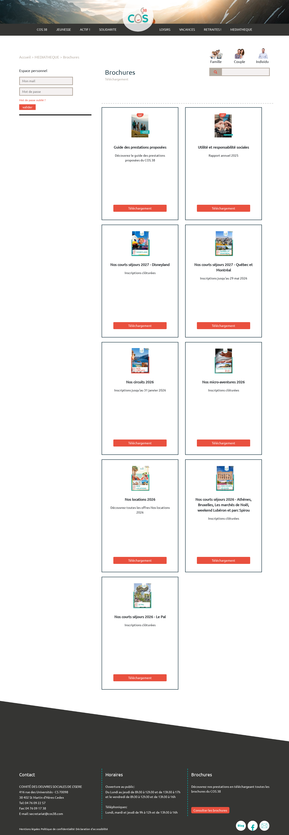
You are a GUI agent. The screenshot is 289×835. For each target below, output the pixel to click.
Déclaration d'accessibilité (92, 829)
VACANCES (187, 29)
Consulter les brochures (210, 810)
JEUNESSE (63, 29)
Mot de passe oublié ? (32, 100)
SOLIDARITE (108, 29)
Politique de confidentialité (58, 829)
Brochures (71, 57)
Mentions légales (29, 829)
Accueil (25, 57)
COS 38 (42, 29)
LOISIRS (164, 29)
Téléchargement (140, 208)
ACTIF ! (85, 29)
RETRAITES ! (212, 29)
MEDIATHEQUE (241, 29)
